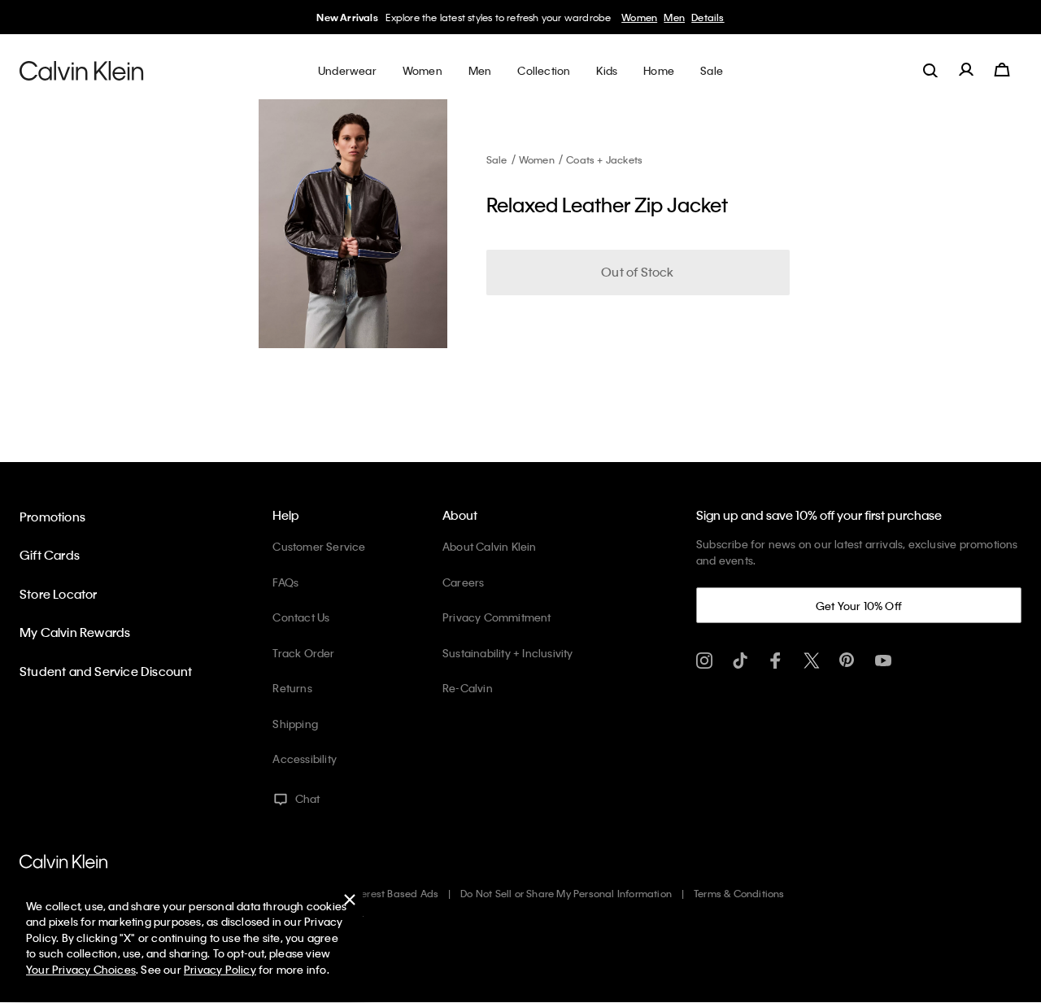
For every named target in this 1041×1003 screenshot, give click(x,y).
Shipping (295, 723)
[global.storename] (82, 70)
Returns (291, 688)
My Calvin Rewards (75, 632)
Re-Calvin (467, 688)
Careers (463, 582)
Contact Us (300, 617)
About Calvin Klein (489, 546)
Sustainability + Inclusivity (507, 653)
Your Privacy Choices (81, 969)
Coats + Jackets (604, 159)
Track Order (303, 653)
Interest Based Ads (394, 893)
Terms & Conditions (739, 893)
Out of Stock (637, 272)
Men (674, 17)
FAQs (285, 582)
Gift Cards (50, 555)
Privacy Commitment (496, 617)
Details (707, 17)
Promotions (52, 516)
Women (639, 17)
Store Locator (59, 594)
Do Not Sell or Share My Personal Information (566, 893)
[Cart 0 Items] (1002, 70)
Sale (496, 159)
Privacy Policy (220, 969)
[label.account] (966, 70)
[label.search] (930, 70)
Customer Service (318, 546)
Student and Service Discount (106, 671)
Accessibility (304, 758)
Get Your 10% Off (859, 606)
